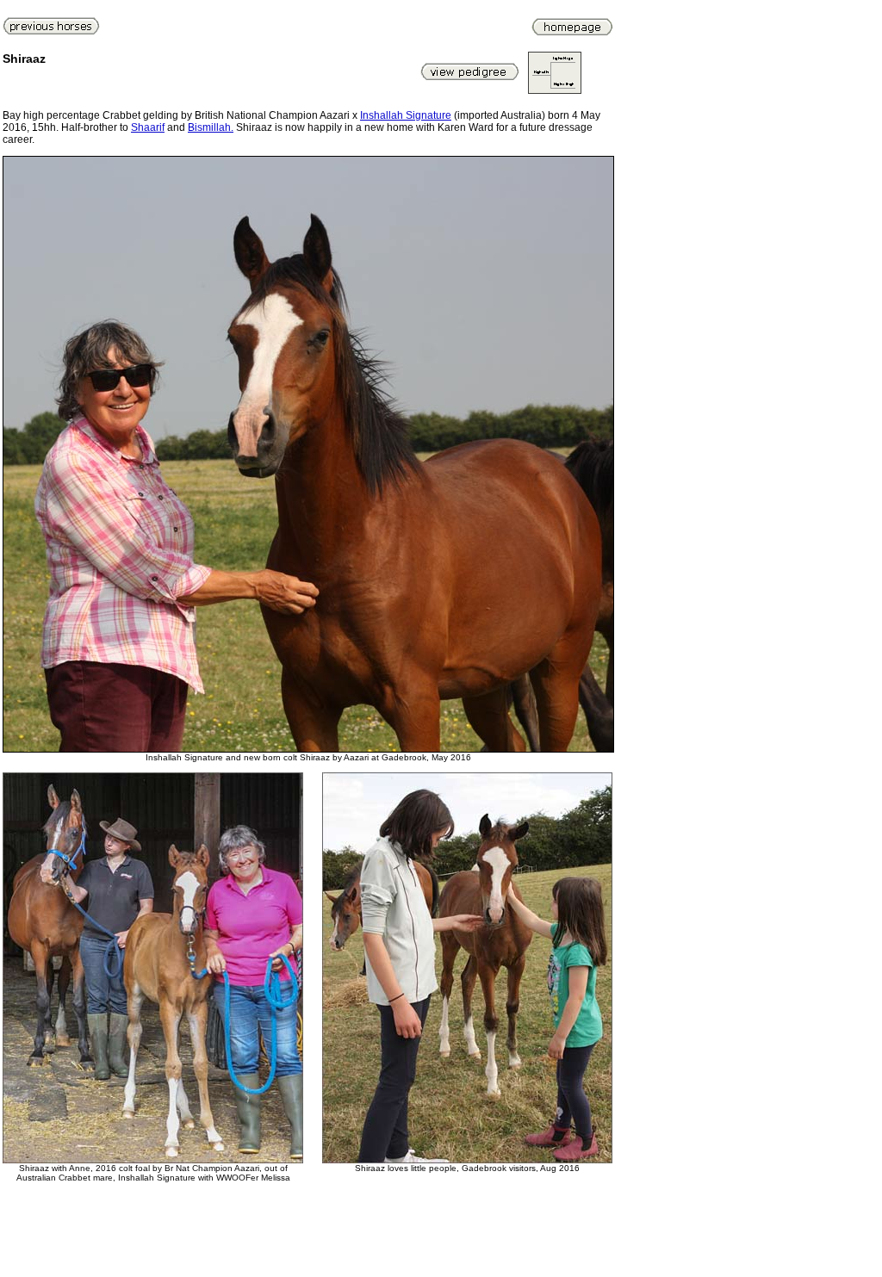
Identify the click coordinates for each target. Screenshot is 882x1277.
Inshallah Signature (405, 115)
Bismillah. (210, 127)
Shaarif (148, 127)
